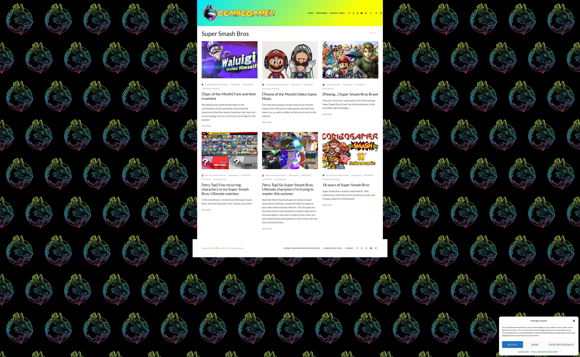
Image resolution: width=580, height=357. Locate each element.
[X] (353, 13)
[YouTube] (361, 13)
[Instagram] (357, 13)
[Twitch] (366, 13)
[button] (573, 320)
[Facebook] (349, 13)
